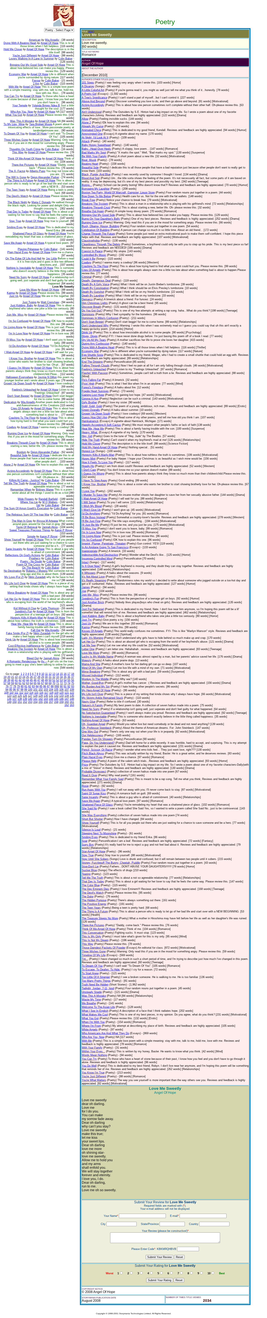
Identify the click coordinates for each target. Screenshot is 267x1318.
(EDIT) (91, 31)
